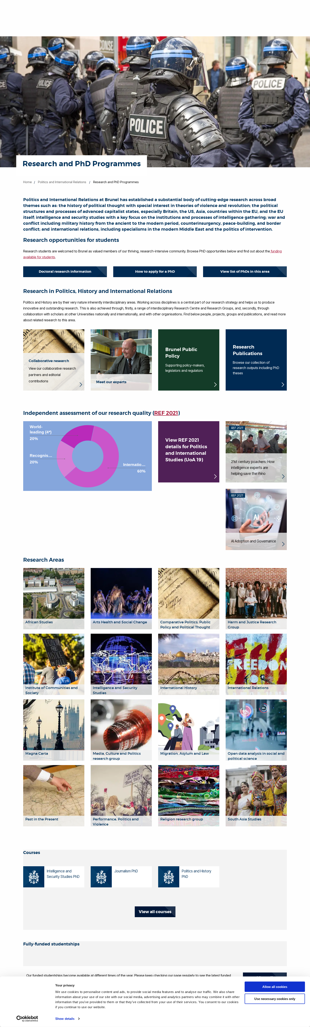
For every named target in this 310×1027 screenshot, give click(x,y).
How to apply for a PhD (155, 271)
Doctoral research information (65, 271)
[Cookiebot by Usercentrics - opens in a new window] (27, 1019)
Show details (64, 1018)
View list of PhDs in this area (245, 271)
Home (27, 182)
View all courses (155, 911)
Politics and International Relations (62, 182)
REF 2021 (166, 413)
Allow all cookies (274, 987)
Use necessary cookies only (274, 998)
